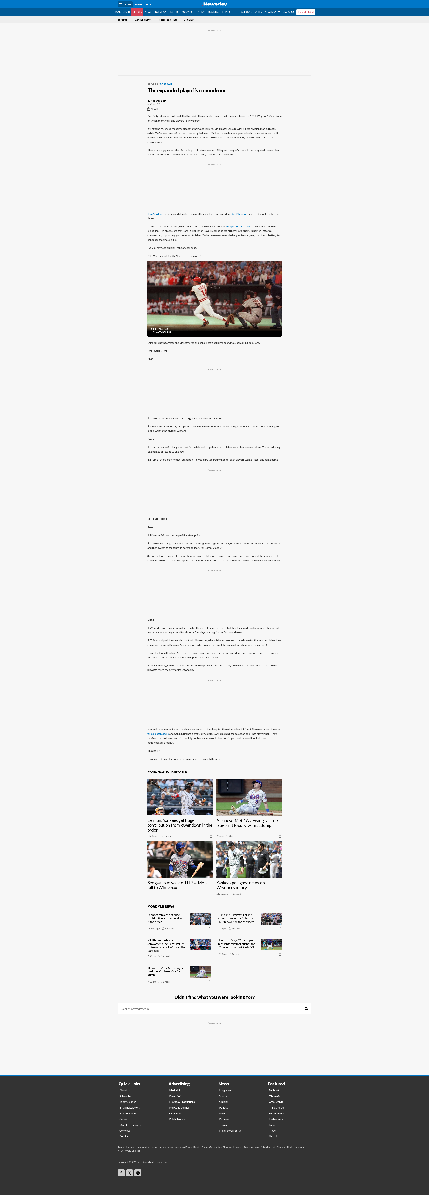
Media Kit (175, 1090)
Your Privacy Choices (129, 1150)
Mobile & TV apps (130, 1124)
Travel (272, 1130)
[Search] (306, 1008)
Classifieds (175, 1113)
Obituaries (275, 1096)
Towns (223, 1124)
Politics (223, 1107)
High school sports (230, 1130)
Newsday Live (127, 1113)
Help (290, 1146)
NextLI (273, 1136)
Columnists (190, 19)
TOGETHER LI (306, 12)
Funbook (274, 1090)
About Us (125, 1090)
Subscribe (125, 1096)
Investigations (164, 12)
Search (287, 12)
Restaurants (184, 12)
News (148, 12)
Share (155, 109)
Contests (124, 1130)
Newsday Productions (182, 1101)
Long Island (122, 12)
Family (273, 1124)
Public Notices (177, 1119)
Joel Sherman (239, 213)
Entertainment (277, 1113)
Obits (258, 12)
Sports (137, 12)
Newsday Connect (179, 1107)
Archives (124, 1136)
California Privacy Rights (187, 1146)
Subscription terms (147, 1146)
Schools (246, 12)
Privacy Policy (166, 1146)
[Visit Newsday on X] (129, 1172)
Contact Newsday (223, 1146)
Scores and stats (168, 19)
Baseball (122, 19)
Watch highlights (144, 19)
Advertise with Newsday (274, 1146)
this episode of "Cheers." (239, 226)
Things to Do (230, 12)
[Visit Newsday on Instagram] (137, 1172)
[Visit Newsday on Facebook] (121, 1172)
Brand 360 (175, 1096)
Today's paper (127, 1101)
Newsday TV (272, 12)
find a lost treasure (158, 733)
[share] (211, 836)
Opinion (200, 12)
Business (213, 12)
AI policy (299, 1146)
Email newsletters (129, 1107)
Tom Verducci (155, 213)
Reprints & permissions (247, 1146)
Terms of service (126, 1146)
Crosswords (276, 1101)
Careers (124, 1119)
